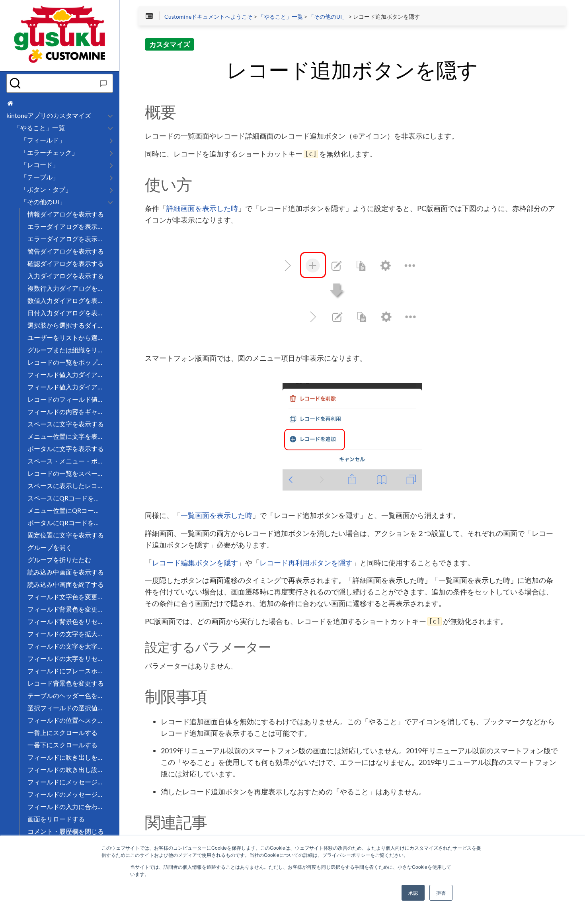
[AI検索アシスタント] (103, 83)
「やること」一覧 (280, 17)
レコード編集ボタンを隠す (195, 563)
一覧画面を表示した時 (216, 516)
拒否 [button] (441, 892)
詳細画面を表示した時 (202, 209)
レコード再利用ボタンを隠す (306, 563)
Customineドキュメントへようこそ (208, 17)
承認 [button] (413, 892)
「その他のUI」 (327, 17)
